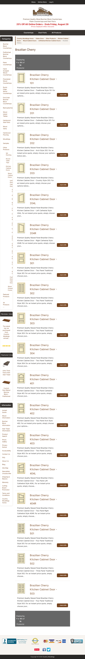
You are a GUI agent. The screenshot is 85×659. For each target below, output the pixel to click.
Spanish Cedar (12, 263)
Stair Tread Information (6, 430)
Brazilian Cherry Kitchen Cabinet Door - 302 (43, 289)
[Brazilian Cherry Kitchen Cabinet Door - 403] (21, 443)
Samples (6, 143)
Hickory (12, 214)
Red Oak (12, 252)
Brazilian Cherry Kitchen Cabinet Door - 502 (43, 559)
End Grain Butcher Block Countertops (7, 100)
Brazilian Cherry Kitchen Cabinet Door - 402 (43, 409)
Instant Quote (4, 411)
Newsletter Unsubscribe (6, 472)
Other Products (6, 148)
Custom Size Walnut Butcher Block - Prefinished (6, 392)
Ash (12, 195)
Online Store (42, 2)
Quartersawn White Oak (12, 245)
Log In (51, 2)
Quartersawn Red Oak (12, 238)
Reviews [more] (7, 314)
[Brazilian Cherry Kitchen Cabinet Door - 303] (21, 323)
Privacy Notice (4, 446)
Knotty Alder (12, 218)
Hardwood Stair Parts (6, 121)
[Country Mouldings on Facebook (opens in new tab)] (44, 649)
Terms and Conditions (6, 494)
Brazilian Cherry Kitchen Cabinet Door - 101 (43, 79)
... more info (62, 95)
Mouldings (6, 139)
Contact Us (6, 454)
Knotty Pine (12, 224)
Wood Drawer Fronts (9, 288)
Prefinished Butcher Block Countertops (7, 55)
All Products (56, 33)
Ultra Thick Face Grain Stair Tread (6, 373)
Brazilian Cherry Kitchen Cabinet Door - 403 (43, 439)
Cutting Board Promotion (5, 488)
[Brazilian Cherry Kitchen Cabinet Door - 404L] (21, 473)
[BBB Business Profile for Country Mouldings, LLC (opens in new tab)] (15, 641)
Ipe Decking (8, 154)
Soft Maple (12, 257)
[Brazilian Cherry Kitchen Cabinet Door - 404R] (21, 503)
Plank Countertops (7, 63)
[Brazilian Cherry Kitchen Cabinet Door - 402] (21, 413)
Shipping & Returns (6, 478)
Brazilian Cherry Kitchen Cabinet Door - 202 (43, 139)
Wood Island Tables (5, 114)
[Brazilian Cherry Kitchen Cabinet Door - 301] (21, 263)
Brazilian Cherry (12, 203)
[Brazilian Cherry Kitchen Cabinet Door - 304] (21, 353)
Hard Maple (12, 209)
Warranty (5, 482)
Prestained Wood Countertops (7, 81)
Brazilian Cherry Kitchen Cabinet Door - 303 (43, 319)
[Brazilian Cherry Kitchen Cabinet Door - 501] (21, 533)
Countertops (28, 33)
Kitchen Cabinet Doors (8, 168)
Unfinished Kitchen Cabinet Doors (10, 183)
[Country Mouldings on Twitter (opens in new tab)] (48, 649)
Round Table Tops (8, 160)
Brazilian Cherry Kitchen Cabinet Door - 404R (43, 499)
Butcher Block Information (6, 423)
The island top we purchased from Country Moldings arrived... (6, 332)
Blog (3, 464)
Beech (12, 199)
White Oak (12, 272)
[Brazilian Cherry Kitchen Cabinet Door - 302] (21, 293)
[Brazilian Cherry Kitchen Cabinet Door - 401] (21, 383)
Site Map (5, 468)
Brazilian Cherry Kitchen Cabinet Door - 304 (43, 349)
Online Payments (35, 644)
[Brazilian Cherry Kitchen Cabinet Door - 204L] (21, 203)
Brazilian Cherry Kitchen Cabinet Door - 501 (43, 529)
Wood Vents (5, 127)
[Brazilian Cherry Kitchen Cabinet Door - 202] (21, 143)
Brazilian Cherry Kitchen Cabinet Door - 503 (43, 589)
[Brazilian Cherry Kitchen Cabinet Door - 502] (21, 563)
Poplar (12, 232)
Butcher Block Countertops (7, 46)
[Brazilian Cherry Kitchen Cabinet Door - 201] (21, 113)
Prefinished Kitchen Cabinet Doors (10, 280)
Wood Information (6, 417)
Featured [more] (8, 355)
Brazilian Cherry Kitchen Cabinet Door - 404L (43, 469)
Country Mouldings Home (5, 501)
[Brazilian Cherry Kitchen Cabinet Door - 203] (21, 173)
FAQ (3, 457)
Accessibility (6, 451)
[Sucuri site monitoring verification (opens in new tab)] (76, 641)
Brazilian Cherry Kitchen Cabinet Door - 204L (43, 199)
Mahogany (12, 229)
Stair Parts (42, 33)
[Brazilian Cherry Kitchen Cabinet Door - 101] (21, 83)
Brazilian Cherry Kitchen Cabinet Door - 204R (43, 229)
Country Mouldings (49, 657)
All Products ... (6, 305)
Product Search (5, 435)
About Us (5, 461)
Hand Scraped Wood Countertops (7, 72)
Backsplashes (7, 108)
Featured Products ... (6, 296)
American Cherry (12, 190)
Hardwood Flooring (6, 134)
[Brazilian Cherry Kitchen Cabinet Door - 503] (21, 593)
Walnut (12, 268)
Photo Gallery (4, 441)
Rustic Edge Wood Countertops (7, 90)
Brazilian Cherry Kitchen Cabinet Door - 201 (43, 109)
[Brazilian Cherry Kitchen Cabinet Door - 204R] (21, 233)
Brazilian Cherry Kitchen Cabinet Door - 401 (43, 379)
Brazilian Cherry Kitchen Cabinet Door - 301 (43, 259)
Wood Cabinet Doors (9, 175)
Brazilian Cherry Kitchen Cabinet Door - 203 (43, 169)
